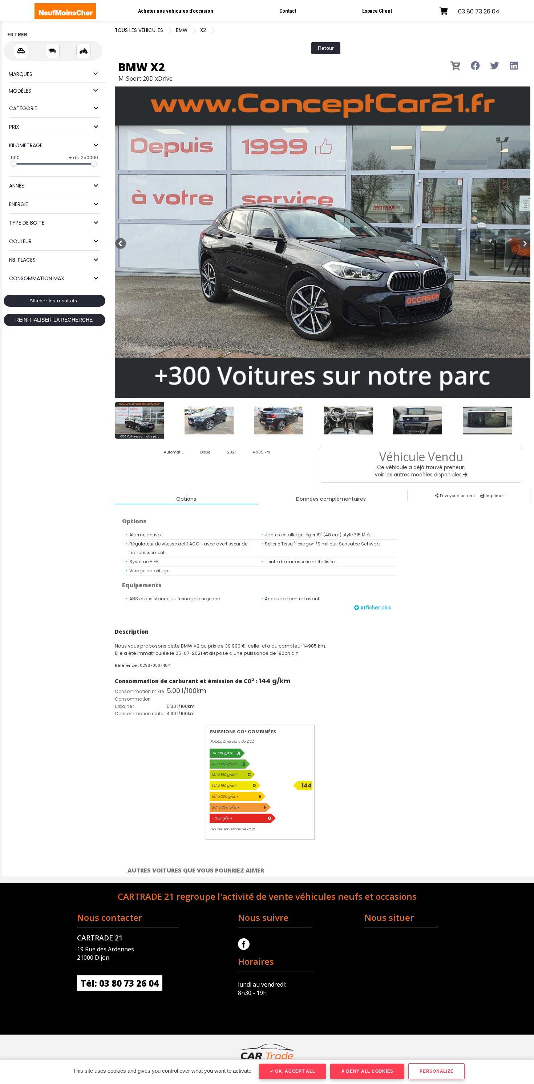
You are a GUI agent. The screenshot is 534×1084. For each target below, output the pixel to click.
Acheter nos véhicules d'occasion (175, 11)
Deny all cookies (369, 1071)
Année (16, 185)
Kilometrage (26, 145)
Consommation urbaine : (133, 702)
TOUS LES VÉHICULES (139, 30)
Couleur (20, 241)
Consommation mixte (139, 691)
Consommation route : (140, 713)
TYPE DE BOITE (26, 222)
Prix (14, 126)
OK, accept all (294, 1071)
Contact (287, 11)
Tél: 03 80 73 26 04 (120, 983)
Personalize (436, 1071)
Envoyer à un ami (457, 496)
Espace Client (377, 11)
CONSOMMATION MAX (36, 278)
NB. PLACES (22, 259)
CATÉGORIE (23, 108)
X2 (203, 30)
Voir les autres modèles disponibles (419, 474)
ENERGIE (18, 204)
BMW (181, 30)
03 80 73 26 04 (478, 11)
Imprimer (494, 496)
